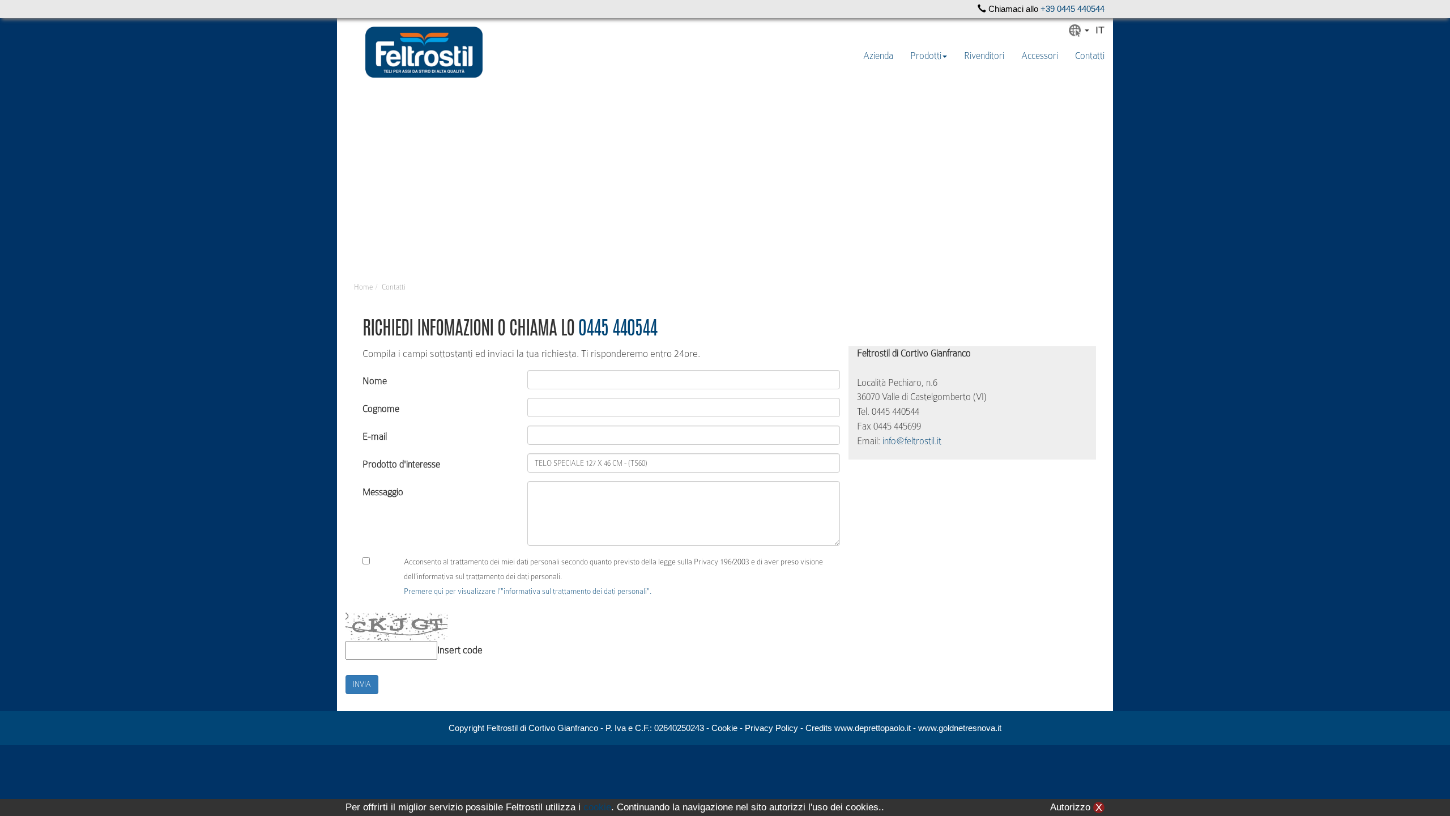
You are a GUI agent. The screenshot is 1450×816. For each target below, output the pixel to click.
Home (363, 287)
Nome (374, 381)
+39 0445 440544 (1072, 9)
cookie (597, 807)
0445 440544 (617, 330)
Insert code (460, 650)
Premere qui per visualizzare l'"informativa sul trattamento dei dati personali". (527, 591)
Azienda (878, 55)
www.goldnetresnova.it (959, 728)
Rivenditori (984, 55)
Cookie (724, 728)
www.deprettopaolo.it (872, 728)
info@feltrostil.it (911, 441)
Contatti (1089, 55)
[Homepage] (424, 52)
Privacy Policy (771, 728)
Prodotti (925, 55)
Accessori (1039, 55)
